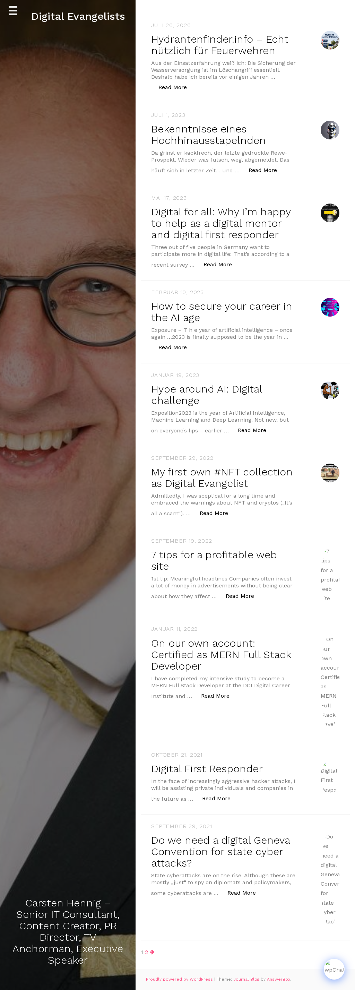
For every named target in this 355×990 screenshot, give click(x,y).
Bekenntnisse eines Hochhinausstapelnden (208, 134)
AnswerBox (278, 979)
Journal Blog (247, 979)
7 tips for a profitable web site (214, 560)
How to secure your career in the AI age (221, 312)
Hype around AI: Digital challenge (206, 394)
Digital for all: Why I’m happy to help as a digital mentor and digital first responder (221, 223)
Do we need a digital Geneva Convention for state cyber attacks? (220, 851)
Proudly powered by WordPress (180, 979)
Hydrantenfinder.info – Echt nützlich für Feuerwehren (219, 45)
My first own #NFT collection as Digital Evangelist (222, 477)
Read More (176, 87)
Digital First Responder (207, 769)
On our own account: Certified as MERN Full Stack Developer (221, 654)
